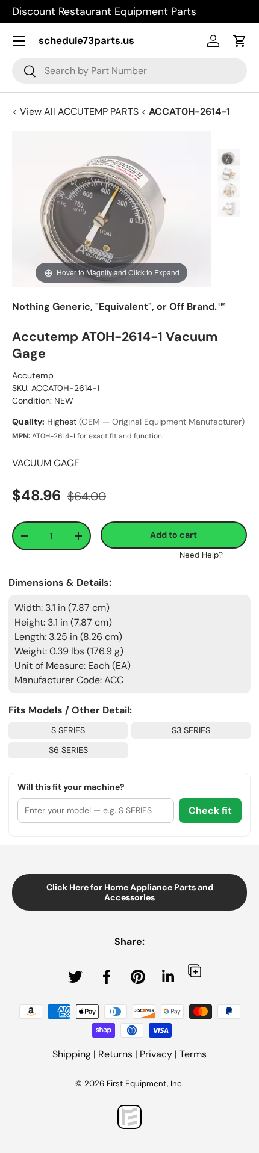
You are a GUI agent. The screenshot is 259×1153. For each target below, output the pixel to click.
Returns (115, 1054)
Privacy (156, 1054)
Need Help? (201, 555)
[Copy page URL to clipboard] (194, 970)
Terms (193, 1054)
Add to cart (173, 534)
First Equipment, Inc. (145, 1083)
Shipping (71, 1054)
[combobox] (129, 71)
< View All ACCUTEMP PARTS (76, 111)
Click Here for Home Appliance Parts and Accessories (129, 892)
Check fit (210, 810)
